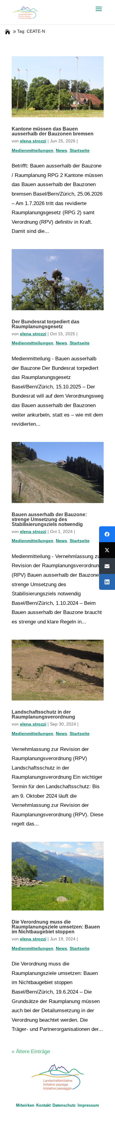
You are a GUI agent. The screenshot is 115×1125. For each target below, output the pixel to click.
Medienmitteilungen (32, 150)
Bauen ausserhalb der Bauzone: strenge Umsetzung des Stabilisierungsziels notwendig (49, 519)
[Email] (107, 566)
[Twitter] (107, 550)
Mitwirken (25, 1105)
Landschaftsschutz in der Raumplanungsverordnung (43, 714)
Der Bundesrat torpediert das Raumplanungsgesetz (45, 324)
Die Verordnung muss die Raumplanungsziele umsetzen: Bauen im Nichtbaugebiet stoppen (56, 926)
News (61, 150)
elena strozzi (33, 140)
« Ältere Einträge (31, 1051)
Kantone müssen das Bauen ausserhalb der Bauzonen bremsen (53, 131)
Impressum (88, 1105)
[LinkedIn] (107, 582)
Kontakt (43, 1105)
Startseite (80, 150)
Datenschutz (64, 1105)
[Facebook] (107, 534)
